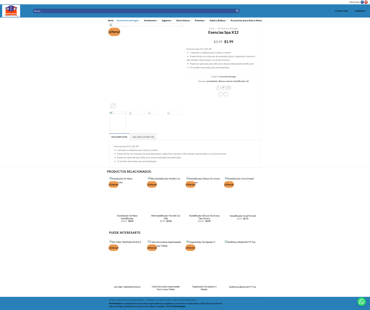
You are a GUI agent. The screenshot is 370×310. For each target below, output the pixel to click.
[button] (361, 301)
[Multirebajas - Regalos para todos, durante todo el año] (15, 11)
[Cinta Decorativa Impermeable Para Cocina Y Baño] (166, 261)
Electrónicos (183, 20)
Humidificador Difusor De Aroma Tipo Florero (204, 217)
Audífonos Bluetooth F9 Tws (242, 287)
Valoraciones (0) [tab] (143, 136)
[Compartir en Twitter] (223, 87)
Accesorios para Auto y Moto (246, 20)
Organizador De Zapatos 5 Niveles (204, 288)
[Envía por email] (228, 87)
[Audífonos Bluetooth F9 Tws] (243, 261)
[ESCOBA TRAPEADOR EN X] (127, 261)
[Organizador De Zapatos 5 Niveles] (204, 261)
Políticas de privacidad (184, 300)
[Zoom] (113, 106)
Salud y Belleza (217, 20)
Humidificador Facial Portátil (243, 216)
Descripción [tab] (119, 136)
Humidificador (239, 81)
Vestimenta (150, 20)
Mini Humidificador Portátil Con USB (165, 217)
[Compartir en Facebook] (218, 87)
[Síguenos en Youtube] (366, 2)
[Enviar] (237, 11)
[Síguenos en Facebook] (362, 2)
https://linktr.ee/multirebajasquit (127, 300)
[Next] (178, 66)
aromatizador (212, 81)
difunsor (221, 81)
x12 (247, 81)
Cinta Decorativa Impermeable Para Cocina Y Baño (166, 288)
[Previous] (114, 66)
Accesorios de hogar (128, 20)
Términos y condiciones (158, 300)
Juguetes (166, 20)
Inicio (111, 20)
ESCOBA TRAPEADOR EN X (127, 287)
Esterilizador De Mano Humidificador (127, 217)
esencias (229, 81)
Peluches (199, 20)
